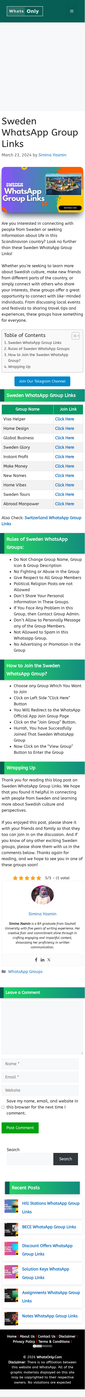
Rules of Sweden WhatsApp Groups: (39, 349)
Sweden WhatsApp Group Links (34, 343)
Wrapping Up (19, 367)
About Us (27, 1336)
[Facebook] (36, 960)
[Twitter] (49, 960)
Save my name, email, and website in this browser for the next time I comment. (42, 1107)
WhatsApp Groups (25, 971)
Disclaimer (67, 1336)
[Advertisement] (42, 67)
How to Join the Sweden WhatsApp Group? (38, 358)
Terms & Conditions (54, 1342)
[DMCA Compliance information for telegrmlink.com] (42, 1347)
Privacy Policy (24, 1342)
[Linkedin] (42, 960)
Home (12, 1336)
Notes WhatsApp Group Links (50, 1316)
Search (13, 1149)
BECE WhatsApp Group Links (49, 1226)
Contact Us (46, 1336)
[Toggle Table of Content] (73, 336)
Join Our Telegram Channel (42, 381)
